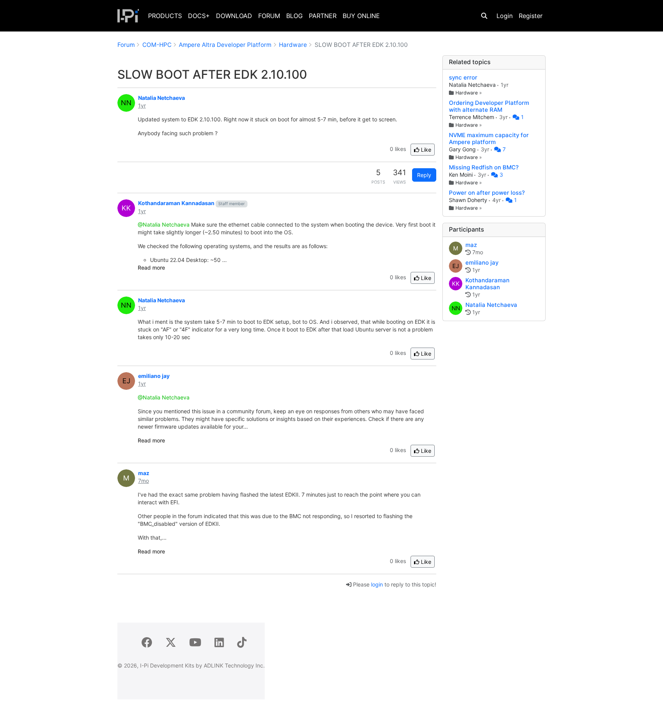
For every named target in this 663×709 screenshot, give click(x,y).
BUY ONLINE (361, 16)
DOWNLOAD (234, 16)
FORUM (269, 16)
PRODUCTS (165, 16)
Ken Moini (461, 174)
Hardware (466, 93)
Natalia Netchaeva (473, 84)
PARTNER (322, 16)
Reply (424, 175)
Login (504, 16)
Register (531, 16)
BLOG (294, 16)
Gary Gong (463, 149)
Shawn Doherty (469, 200)
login (377, 584)
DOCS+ (199, 16)
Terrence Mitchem (472, 117)
